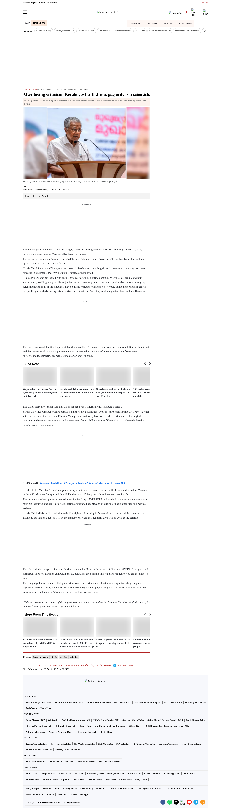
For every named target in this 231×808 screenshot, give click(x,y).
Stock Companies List (36, 761)
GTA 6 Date (134, 726)
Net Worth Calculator (84, 743)
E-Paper (135, 23)
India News (39, 23)
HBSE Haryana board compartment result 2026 (166, 726)
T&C (57, 788)
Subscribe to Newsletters (61, 761)
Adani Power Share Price (99, 702)
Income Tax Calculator (37, 743)
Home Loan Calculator (193, 743)
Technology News (172, 773)
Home (27, 23)
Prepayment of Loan (65, 31)
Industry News (33, 779)
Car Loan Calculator (168, 743)
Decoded (152, 23)
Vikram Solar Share (35, 731)
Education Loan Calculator (39, 749)
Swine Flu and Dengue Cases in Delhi (165, 720)
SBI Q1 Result (106, 731)
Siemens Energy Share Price (39, 726)
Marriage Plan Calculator (67, 749)
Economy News (95, 779)
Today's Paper (32, 788)
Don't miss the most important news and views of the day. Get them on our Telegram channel (86, 665)
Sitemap (50, 794)
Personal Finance (152, 773)
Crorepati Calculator (61, 743)
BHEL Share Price (173, 702)
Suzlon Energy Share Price (38, 702)
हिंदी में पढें (205, 2)
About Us (47, 788)
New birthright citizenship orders (110, 726)
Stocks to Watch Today (133, 720)
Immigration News (116, 773)
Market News (65, 773)
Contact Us (188, 788)
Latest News (185, 23)
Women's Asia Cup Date (60, 731)
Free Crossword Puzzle (109, 761)
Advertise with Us (34, 794)
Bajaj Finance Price (195, 720)
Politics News (125, 779)
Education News (50, 779)
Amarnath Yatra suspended (187, 31)
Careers (73, 794)
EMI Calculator (105, 743)
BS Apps (84, 794)
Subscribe (61, 794)
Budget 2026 (141, 779)
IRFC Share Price (122, 702)
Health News (79, 779)
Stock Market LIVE (35, 720)
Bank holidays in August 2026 (76, 720)
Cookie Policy (86, 788)
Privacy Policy (70, 788)
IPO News (79, 773)
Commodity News (95, 773)
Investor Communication (121, 788)
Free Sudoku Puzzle (85, 761)
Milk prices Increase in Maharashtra (115, 31)
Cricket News (134, 773)
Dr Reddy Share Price (195, 702)
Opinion (167, 23)
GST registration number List (151, 788)
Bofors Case (85, 726)
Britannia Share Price (66, 726)
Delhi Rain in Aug (43, 31)
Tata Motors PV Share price (147, 702)
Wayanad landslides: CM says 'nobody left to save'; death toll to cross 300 (82, 483)
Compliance (174, 788)
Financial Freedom (86, 31)
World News (189, 773)
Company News (48, 773)
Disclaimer (101, 788)
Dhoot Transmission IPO (160, 31)
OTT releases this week (85, 731)
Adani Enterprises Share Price (69, 702)
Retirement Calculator (144, 743)
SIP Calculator (123, 743)
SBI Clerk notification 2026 (106, 720)
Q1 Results (140, 31)
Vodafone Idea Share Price (38, 708)
